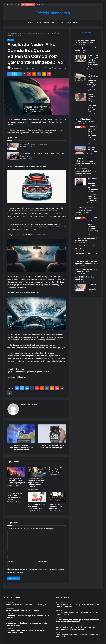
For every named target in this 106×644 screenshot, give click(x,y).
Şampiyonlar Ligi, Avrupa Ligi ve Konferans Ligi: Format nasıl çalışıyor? (92, 133)
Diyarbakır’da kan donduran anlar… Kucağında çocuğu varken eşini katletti (92, 80)
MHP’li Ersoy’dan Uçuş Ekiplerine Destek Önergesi (86, 239)
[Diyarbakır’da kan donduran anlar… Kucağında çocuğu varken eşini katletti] (80, 77)
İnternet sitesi (42, 561)
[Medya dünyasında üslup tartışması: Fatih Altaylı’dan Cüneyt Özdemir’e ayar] (80, 97)
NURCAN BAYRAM (16, 68)
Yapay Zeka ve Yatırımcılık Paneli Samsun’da (55, 506)
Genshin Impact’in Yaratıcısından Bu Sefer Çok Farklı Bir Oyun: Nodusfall (85, 171)
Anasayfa (31, 23)
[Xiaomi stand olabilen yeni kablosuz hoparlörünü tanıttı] (37, 497)
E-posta (10, 561)
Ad (8, 554)
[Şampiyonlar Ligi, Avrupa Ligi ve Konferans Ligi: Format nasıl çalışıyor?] (80, 127)
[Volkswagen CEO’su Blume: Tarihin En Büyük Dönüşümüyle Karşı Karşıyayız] (13, 156)
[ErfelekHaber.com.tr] (53, 13)
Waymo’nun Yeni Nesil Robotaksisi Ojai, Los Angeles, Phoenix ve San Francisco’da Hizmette (36, 483)
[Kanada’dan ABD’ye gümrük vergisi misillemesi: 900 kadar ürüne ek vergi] (80, 218)
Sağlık (53, 23)
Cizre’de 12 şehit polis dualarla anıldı (93, 149)
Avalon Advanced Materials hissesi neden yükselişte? (85, 41)
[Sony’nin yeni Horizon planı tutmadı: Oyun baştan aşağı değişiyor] (16, 472)
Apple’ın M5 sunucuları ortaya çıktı (33, 144)
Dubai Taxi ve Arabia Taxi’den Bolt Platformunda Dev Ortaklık (15, 496)
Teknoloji (60, 23)
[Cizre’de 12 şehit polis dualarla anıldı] (80, 150)
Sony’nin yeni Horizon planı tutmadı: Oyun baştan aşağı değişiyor (16, 481)
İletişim (75, 23)
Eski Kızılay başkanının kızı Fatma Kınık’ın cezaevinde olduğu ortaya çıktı (84, 210)
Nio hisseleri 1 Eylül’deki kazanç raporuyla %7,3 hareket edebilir (86, 262)
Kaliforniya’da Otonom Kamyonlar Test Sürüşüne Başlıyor (57, 470)
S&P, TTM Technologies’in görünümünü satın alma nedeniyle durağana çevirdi (85, 161)
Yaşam (68, 23)
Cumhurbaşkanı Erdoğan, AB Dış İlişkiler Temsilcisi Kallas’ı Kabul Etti (58, 4)
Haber (39, 23)
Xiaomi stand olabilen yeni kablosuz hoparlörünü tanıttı (36, 506)
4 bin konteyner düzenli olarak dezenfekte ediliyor (86, 270)
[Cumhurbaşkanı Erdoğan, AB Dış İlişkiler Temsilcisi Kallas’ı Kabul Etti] (80, 58)
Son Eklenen (86, 32)
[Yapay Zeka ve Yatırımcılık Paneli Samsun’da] (57, 497)
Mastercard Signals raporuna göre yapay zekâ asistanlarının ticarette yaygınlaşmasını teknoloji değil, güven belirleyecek (93, 190)
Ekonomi (46, 23)
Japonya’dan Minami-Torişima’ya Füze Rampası (84, 120)
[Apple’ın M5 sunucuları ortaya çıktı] (13, 146)
